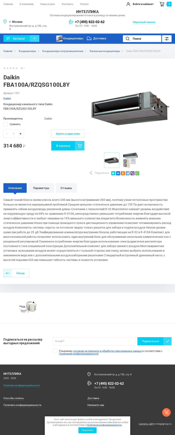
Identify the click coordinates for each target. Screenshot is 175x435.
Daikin (7, 98)
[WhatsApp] (137, 173)
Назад (20, 273)
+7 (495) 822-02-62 (89, 22)
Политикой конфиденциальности (104, 425)
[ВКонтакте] (118, 173)
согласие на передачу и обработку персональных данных (107, 351)
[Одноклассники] (123, 173)
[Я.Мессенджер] (113, 173)
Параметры (41, 188)
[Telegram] (128, 173)
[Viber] (132, 173)
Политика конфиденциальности (21, 385)
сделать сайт (146, 424)
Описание (15, 188)
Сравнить (15, 124)
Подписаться (150, 341)
